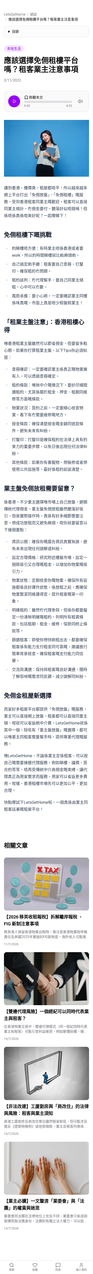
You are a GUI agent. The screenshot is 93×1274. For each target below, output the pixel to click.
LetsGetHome (15, 14)
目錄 (15, 31)
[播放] (14, 101)
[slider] (48, 102)
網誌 (33, 14)
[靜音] (80, 101)
